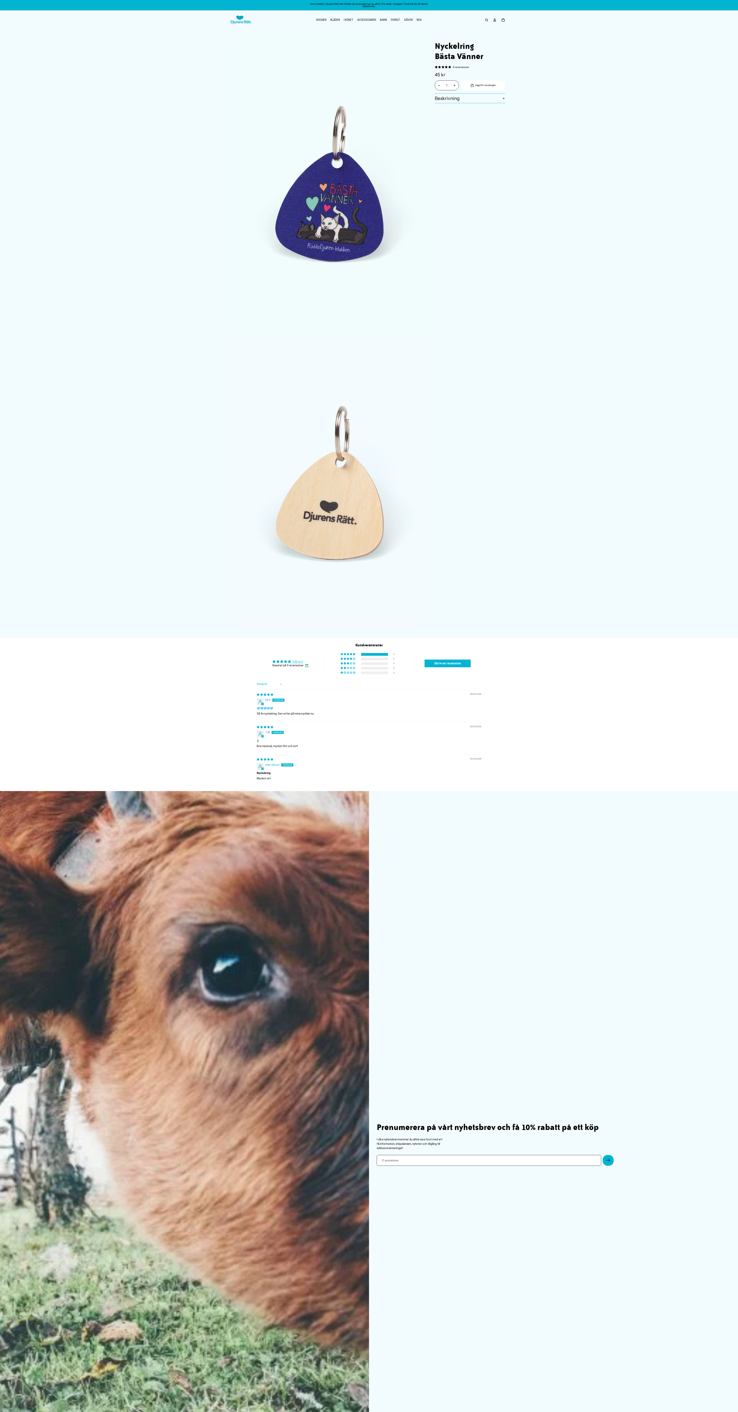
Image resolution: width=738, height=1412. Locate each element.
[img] (265, 694)
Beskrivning (447, 98)
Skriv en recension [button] (447, 663)
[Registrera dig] (608, 1160)
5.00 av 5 (297, 661)
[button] (348, 654)
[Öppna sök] (486, 20)
